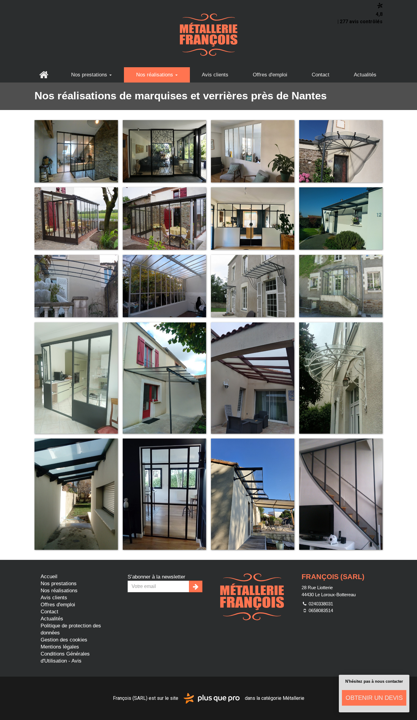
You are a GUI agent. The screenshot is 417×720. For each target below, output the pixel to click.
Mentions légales (60, 647)
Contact (320, 75)
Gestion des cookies (64, 640)
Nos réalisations (155, 75)
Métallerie (293, 698)
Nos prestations (90, 75)
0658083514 (320, 610)
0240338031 (320, 603)
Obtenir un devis (374, 697)
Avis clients (215, 75)
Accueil (43, 75)
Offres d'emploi (270, 75)
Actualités (365, 75)
